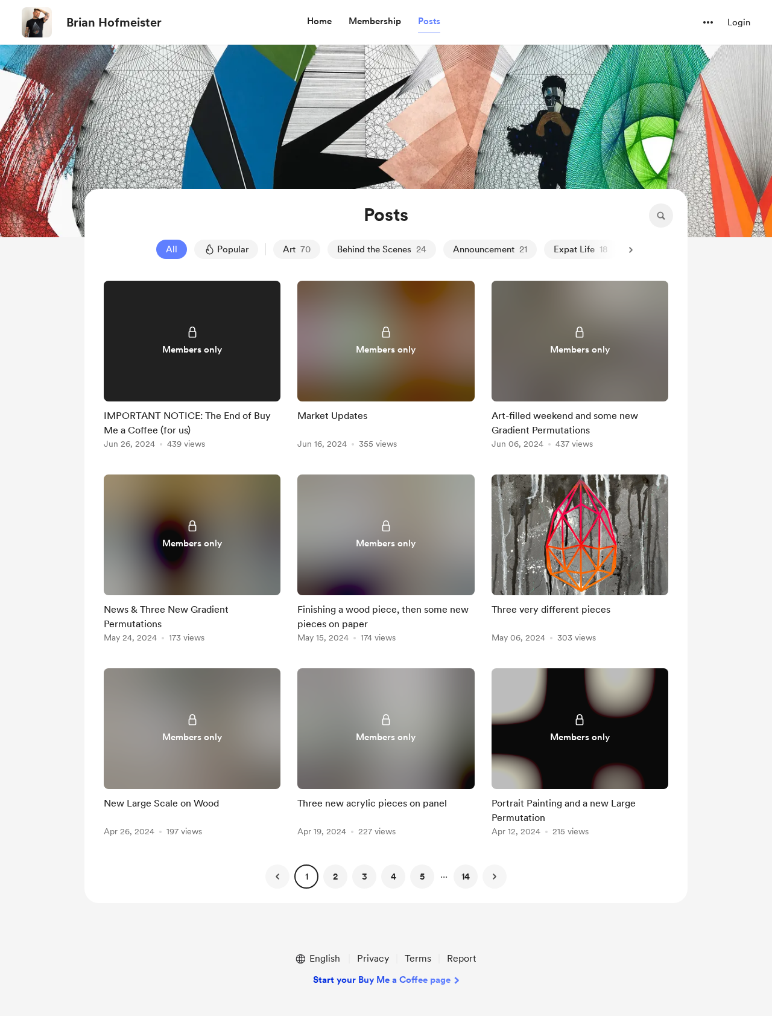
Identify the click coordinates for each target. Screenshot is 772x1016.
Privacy (373, 958)
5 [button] (422, 876)
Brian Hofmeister (114, 22)
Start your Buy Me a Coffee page (382, 979)
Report (461, 958)
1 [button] (306, 876)
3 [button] (364, 876)
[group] (192, 367)
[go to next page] (494, 876)
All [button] (171, 249)
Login (738, 22)
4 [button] (393, 876)
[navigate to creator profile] (37, 22)
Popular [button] (232, 249)
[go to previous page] (277, 876)
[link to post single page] (192, 367)
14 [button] (465, 876)
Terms (418, 958)
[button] (319, 21)
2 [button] (335, 876)
